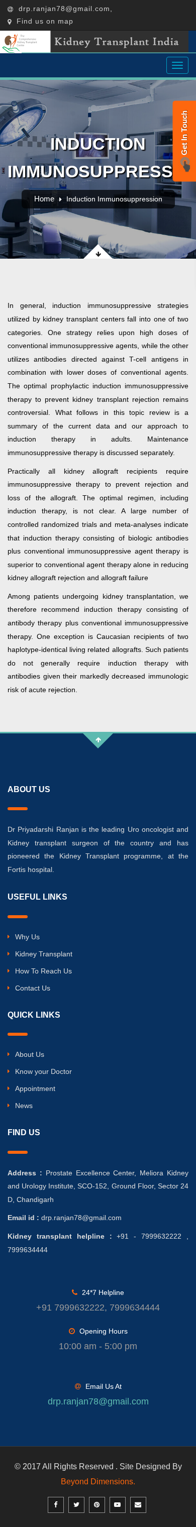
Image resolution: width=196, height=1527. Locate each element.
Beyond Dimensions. (98, 1481)
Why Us (27, 937)
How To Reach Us (43, 971)
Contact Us (32, 988)
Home (44, 198)
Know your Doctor (43, 1071)
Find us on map (43, 21)
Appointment (35, 1088)
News (24, 1106)
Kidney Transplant (43, 954)
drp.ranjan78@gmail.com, (64, 9)
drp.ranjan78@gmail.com (98, 1401)
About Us (29, 1054)
